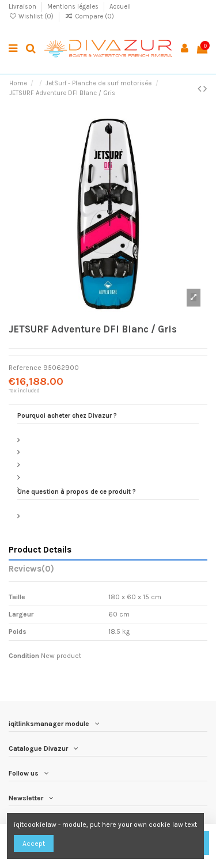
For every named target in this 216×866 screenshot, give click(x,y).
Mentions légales (73, 6)
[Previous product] (200, 88)
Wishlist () (36, 16)
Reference (25, 368)
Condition (24, 656)
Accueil (120, 6)
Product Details (40, 550)
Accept (33, 843)
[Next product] (205, 88)
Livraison (23, 6)
